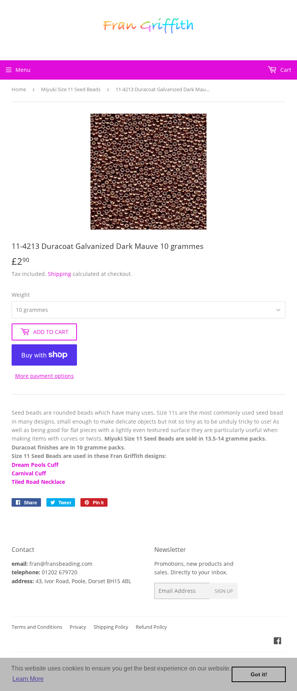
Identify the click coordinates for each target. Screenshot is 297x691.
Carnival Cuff (29, 473)
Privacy (78, 626)
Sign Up (224, 591)
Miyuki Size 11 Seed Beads (71, 89)
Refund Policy (151, 626)
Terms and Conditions (37, 626)
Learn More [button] (28, 679)
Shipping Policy (111, 626)
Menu (23, 69)
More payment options (44, 376)
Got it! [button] (259, 674)
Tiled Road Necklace (38, 481)
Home (19, 89)
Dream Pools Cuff (35, 464)
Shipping (59, 273)
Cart (285, 69)
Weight (21, 294)
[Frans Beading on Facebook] (277, 641)
